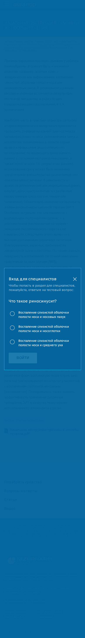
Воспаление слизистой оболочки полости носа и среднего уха (43, 343)
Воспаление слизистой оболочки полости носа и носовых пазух (43, 315)
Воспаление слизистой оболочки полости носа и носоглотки (43, 329)
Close (74, 279)
